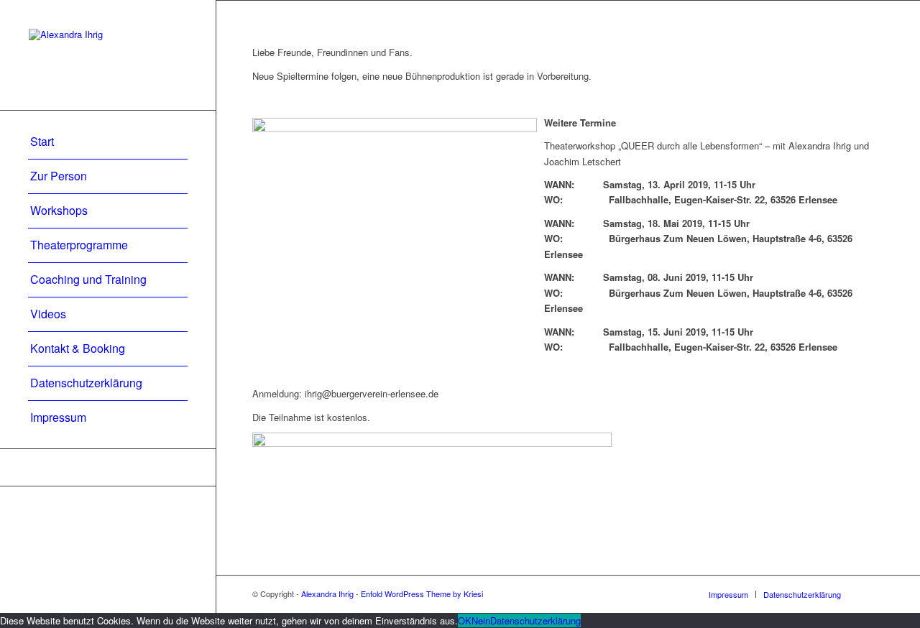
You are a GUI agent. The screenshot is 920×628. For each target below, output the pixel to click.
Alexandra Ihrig (327, 593)
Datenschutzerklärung (535, 620)
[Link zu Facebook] (108, 467)
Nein (481, 620)
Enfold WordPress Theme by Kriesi (422, 593)
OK (465, 620)
